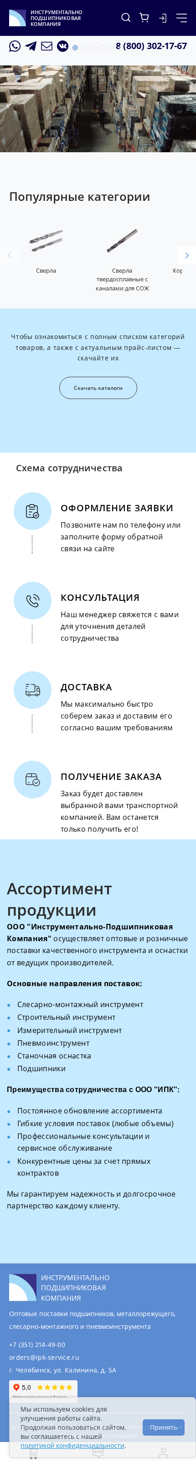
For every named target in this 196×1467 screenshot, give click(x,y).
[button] (75, 47)
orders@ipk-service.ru (44, 1357)
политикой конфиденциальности (72, 1445)
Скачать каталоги (98, 388)
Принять (163, 1427)
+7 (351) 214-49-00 (37, 1344)
